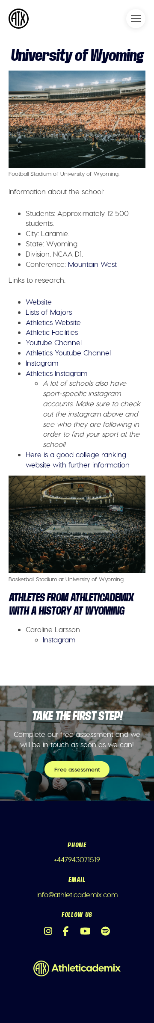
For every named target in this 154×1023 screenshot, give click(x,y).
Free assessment (77, 769)
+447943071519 (77, 859)
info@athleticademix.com (77, 894)
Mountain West (92, 264)
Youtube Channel (54, 342)
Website (39, 301)
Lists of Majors (49, 311)
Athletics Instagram (56, 373)
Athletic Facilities (52, 332)
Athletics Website (53, 322)
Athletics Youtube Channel (68, 352)
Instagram (42, 362)
